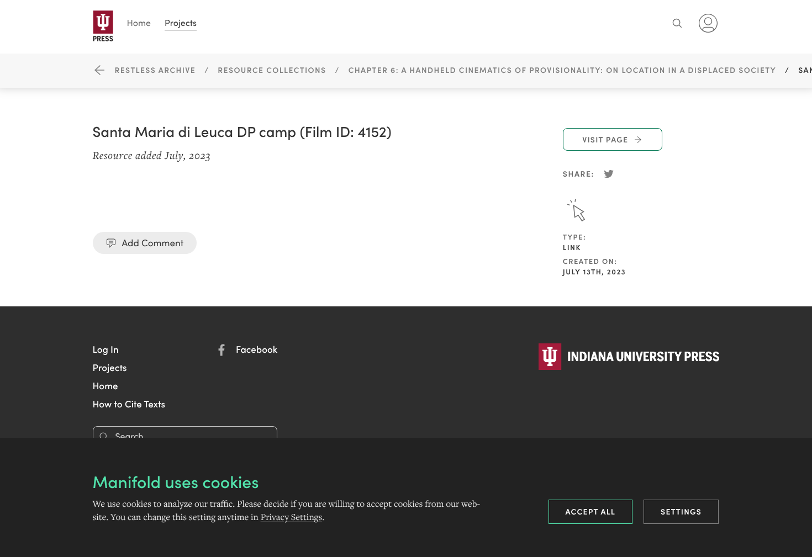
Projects (181, 23)
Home (139, 23)
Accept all (591, 511)
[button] (106, 348)
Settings (681, 511)
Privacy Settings (291, 517)
